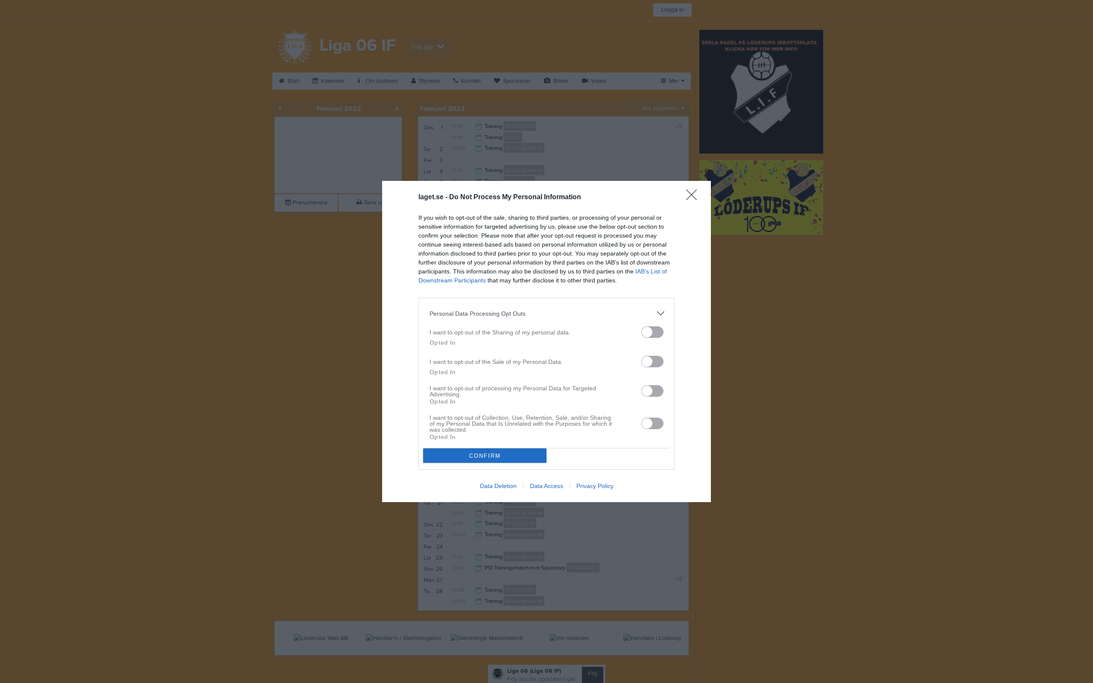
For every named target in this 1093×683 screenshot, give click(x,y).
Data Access (546, 485)
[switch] (652, 332)
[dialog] (546, 341)
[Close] (694, 197)
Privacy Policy (595, 485)
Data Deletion (498, 485)
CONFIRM (485, 456)
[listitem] (546, 313)
